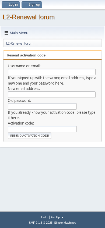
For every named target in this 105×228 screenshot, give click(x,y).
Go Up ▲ (57, 217)
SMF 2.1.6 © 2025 (40, 222)
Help (44, 217)
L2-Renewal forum (29, 17)
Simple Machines (65, 222)
